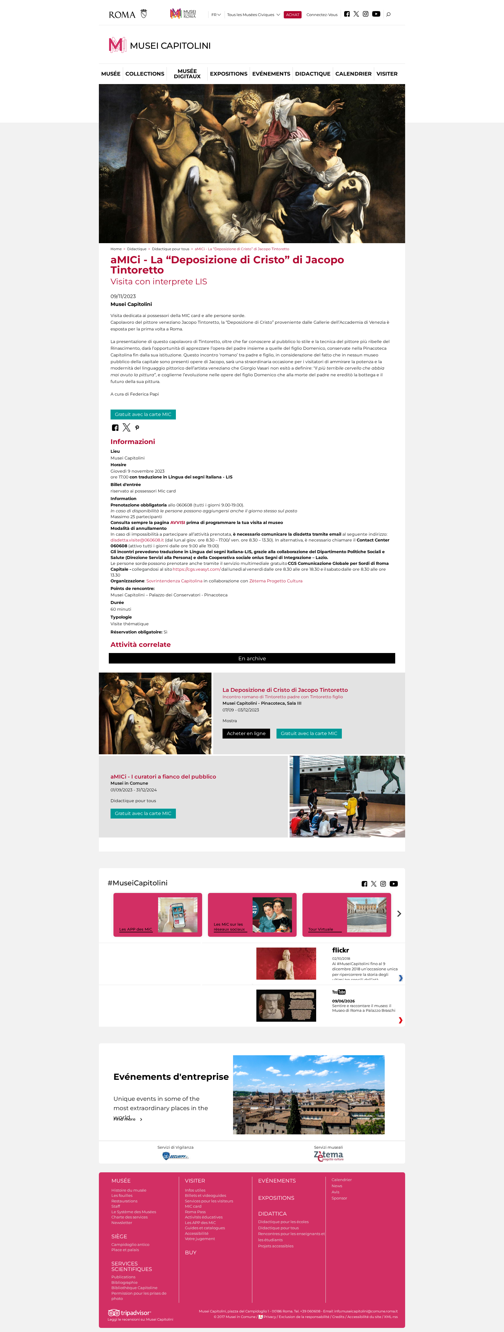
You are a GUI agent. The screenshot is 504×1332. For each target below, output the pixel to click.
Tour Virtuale (320, 929)
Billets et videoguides (205, 1195)
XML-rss (391, 1317)
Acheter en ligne (246, 733)
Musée (110, 74)
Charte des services (129, 1217)
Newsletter (121, 1222)
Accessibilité (197, 1233)
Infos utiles (195, 1190)
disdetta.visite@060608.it (137, 540)
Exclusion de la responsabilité (304, 1317)
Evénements (271, 74)
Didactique (312, 74)
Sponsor (339, 1198)
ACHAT (292, 14)
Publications (123, 1276)
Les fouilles (121, 1195)
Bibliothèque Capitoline (134, 1287)
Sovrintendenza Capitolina (174, 581)
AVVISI (177, 522)
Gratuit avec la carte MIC (143, 414)
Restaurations (124, 1201)
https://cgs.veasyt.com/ (197, 569)
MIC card (193, 1206)
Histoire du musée (128, 1190)
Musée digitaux (187, 74)
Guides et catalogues (205, 1227)
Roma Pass (195, 1211)
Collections (144, 74)
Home (116, 249)
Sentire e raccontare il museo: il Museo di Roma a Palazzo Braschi (364, 1008)
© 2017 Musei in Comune (235, 1317)
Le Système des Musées (133, 1211)
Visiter (387, 74)
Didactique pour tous (170, 249)
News (337, 1185)
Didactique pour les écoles (283, 1221)
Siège (119, 1236)
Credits (338, 1317)
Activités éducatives (204, 1217)
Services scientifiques (131, 1266)
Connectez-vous (322, 14)
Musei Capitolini (170, 45)
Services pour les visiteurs (209, 1201)
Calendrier (353, 74)
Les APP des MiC (135, 929)
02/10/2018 (365, 969)
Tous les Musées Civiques (250, 14)
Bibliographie (124, 1282)
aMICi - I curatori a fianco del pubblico (163, 776)
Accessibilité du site (364, 1317)
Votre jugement (200, 1238)
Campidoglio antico (130, 1244)
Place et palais (125, 1249)
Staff (115, 1206)
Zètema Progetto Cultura (275, 581)
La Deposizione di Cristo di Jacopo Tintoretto (285, 690)
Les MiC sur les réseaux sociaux (229, 926)
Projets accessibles (275, 1246)
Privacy (270, 1317)
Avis (335, 1192)
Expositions (228, 74)
